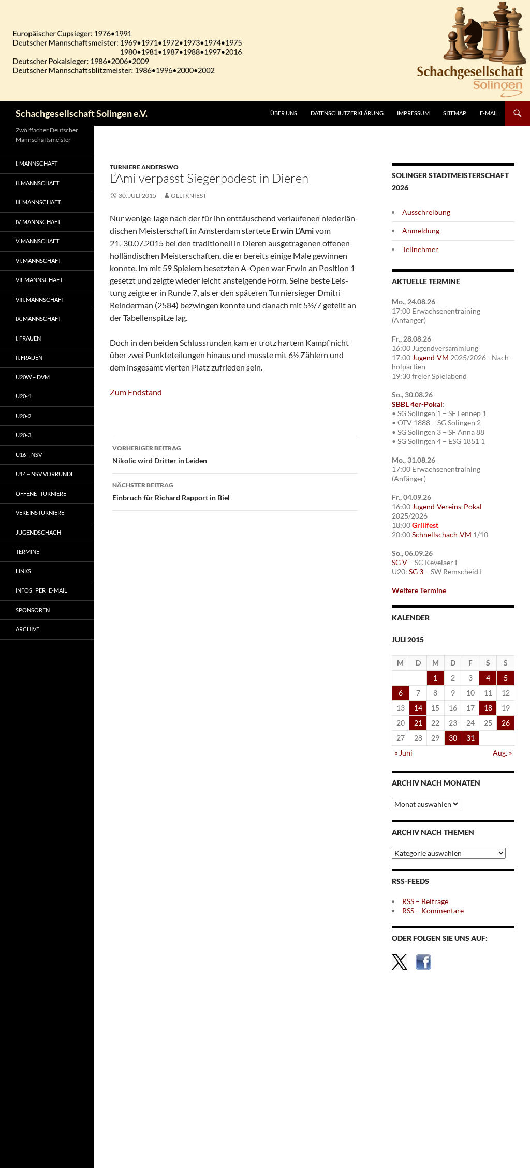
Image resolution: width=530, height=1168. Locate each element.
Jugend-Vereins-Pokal (447, 506)
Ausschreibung (426, 212)
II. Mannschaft (37, 183)
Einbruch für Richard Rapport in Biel (171, 491)
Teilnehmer (420, 249)
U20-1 (23, 396)
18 (488, 707)
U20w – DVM (33, 377)
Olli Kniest (189, 195)
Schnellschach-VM (442, 534)
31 (470, 737)
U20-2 (23, 415)
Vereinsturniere (40, 512)
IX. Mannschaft (38, 318)
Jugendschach (38, 532)
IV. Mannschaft (38, 221)
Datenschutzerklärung (347, 113)
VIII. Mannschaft (40, 299)
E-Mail (489, 113)
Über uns (283, 113)
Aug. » (502, 752)
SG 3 (416, 571)
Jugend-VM (430, 357)
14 (418, 707)
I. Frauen (28, 338)
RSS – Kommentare (433, 910)
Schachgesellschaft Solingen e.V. (82, 113)
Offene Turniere (41, 493)
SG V (399, 562)
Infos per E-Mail (41, 590)
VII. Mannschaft (39, 279)
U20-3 (23, 435)
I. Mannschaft (36, 163)
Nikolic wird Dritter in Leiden (159, 454)
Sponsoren (33, 610)
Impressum (413, 113)
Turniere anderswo (144, 167)
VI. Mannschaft (38, 260)
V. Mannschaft (37, 241)
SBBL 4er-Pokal (417, 404)
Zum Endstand (136, 392)
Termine (27, 551)
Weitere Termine (419, 590)
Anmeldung (420, 230)
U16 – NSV (29, 454)
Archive (27, 629)
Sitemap (454, 113)
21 (418, 722)
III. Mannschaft (38, 202)
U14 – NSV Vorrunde (45, 473)
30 (453, 737)
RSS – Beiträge (425, 901)
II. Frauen (29, 357)
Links (23, 571)
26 (506, 722)
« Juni (403, 752)
